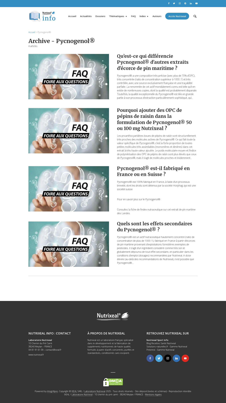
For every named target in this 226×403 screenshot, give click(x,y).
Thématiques (116, 16)
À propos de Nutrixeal (106, 333)
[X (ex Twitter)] (159, 358)
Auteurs (157, 16)
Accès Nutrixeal (177, 16)
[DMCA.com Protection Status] (113, 381)
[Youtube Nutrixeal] (196, 3)
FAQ (133, 16)
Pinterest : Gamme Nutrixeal (160, 349)
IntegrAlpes (52, 391)
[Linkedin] (176, 358)
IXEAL (74, 391)
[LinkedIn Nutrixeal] (190, 3)
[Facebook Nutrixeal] (169, 3)
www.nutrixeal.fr (36, 354)
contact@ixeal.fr (53, 349)
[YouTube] (185, 358)
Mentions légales (153, 394)
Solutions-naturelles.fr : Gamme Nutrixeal (167, 346)
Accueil (72, 16)
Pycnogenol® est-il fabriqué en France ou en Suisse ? (153, 171)
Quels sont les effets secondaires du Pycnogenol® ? (154, 227)
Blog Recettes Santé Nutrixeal (161, 343)
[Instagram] (167, 358)
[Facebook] (150, 358)
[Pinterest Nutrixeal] (185, 3)
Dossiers (100, 16)
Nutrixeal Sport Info (157, 340)
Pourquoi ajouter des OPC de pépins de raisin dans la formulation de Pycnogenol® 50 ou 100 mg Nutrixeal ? (154, 119)
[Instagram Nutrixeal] (179, 3)
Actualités (86, 16)
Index (143, 16)
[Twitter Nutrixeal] (174, 3)
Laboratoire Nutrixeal (94, 391)
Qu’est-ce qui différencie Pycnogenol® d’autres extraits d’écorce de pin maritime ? (152, 62)
